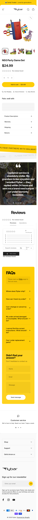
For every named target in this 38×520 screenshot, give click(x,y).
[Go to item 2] (13, 51)
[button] (18, 71)
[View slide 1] (13, 203)
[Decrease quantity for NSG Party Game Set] (4, 77)
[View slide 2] (16, 203)
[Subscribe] (31, 484)
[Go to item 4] (29, 51)
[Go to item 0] (5, 51)
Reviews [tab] (13, 223)
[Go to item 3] (21, 51)
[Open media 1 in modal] (31, 18)
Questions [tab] (23, 223)
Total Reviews (28, 232)
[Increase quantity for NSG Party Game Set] (12, 77)
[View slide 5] (23, 203)
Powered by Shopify (23, 517)
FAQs (20, 279)
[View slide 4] (20, 203)
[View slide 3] (18, 203)
